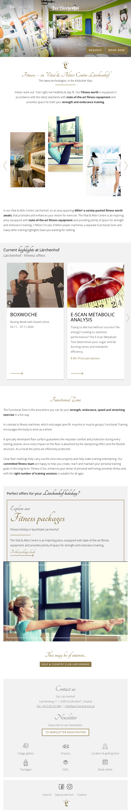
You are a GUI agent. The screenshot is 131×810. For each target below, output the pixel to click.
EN (12, 6)
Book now (116, 50)
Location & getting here (105, 749)
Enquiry (65, 749)
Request (95, 50)
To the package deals (22, 552)
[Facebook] (61, 786)
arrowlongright (16, 373)
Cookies (82, 795)
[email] (6, 50)
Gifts (65, 765)
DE (5, 7)
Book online (105, 765)
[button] (125, 7)
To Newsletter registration (65, 732)
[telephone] (6, 41)
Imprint (47, 795)
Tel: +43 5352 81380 (49, 706)
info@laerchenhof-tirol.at (80, 706)
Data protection (64, 795)
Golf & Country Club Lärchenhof (66, 664)
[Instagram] (69, 786)
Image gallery (26, 749)
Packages (25, 769)
